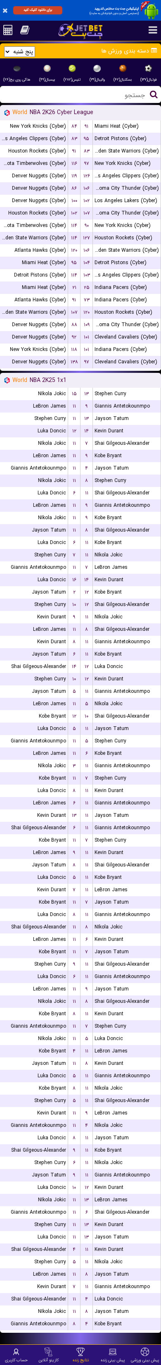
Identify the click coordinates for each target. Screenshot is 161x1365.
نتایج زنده (81, 1360)
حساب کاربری (16, 1360)
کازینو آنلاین (48, 1360)
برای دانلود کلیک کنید (38, 9)
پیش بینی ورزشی (145, 1360)
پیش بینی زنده (113, 1360)
